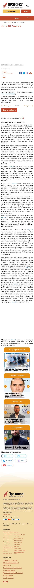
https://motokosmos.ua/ (8, 539)
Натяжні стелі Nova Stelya (19, 550)
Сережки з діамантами (8, 531)
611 (27, 268)
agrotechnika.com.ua (7, 545)
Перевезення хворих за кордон (19, 553)
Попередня (7, 106)
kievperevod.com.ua (7, 553)
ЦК (28, 125)
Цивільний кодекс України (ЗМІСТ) (12, 64)
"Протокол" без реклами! (11, 563)
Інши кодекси (5, 68)
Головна (5, 22)
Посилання (5, 551)
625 (13, 183)
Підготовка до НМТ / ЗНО (19, 534)
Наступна (27, 106)
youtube (9, 465)
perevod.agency (6, 543)
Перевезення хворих (18, 538)
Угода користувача (9, 570)
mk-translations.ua (18, 542)
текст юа (5, 549)
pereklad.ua (16, 532)
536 (10, 166)
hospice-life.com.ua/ (18, 540)
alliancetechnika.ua (7, 533)
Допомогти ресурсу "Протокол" (13, 573)
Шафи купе (16, 546)
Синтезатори (6, 541)
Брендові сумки (17, 548)
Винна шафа (16, 536)
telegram (9, 460)
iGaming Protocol (8, 578)
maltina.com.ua (17, 544)
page (9, 456)
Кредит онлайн (8, 575)
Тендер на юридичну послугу (12, 568)
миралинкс (5, 535)
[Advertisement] (17, 46)
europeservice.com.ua (8, 547)
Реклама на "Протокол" (10, 560)
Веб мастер (5, 537)
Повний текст (7, 514)
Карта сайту (7, 565)
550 (13, 302)
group (22, 456)
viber (22, 460)
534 (2, 217)
